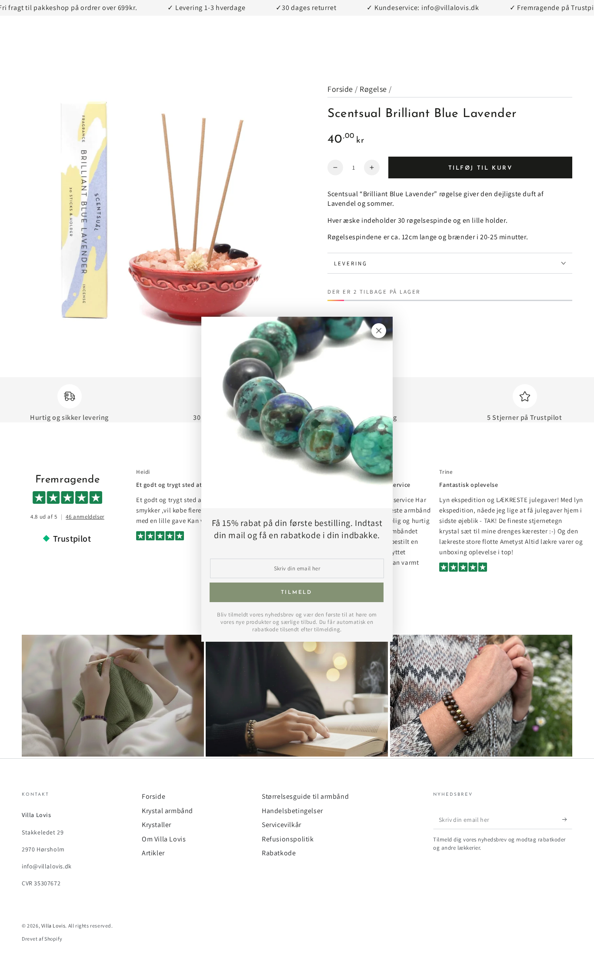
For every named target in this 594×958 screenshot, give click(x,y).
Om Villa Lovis (164, 839)
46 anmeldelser (85, 516)
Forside (340, 89)
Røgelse (373, 89)
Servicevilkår (281, 824)
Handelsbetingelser (292, 810)
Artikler (153, 853)
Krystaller (156, 824)
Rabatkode (279, 853)
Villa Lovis (53, 925)
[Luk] (378, 330)
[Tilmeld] (567, 819)
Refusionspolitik (288, 839)
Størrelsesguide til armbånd (305, 796)
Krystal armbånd (167, 810)
